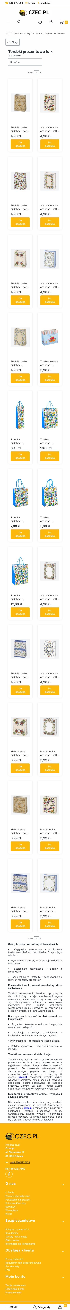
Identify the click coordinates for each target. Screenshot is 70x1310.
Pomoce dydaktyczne (17, 1196)
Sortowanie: (14, 55)
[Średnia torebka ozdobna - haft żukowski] (20, 649)
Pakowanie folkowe (55, 33)
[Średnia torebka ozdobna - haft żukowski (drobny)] (49, 649)
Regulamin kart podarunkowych (23, 1262)
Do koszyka (20, 144)
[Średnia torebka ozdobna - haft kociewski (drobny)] (49, 181)
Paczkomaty (12, 1266)
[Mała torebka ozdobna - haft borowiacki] (20, 805)
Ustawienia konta (14, 1288)
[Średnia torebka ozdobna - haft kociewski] (49, 103)
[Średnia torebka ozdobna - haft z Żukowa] (49, 259)
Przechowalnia (13, 1292)
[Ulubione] (40, 22)
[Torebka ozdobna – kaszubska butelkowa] (20, 415)
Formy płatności (14, 1259)
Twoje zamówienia (15, 1285)
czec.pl (23, 1076)
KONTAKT (11, 1206)
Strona (30, 72)
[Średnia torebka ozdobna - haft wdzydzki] (49, 571)
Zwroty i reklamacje (16, 1236)
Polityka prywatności (17, 1229)
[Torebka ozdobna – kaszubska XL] (20, 571)
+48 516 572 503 (20, 1162)
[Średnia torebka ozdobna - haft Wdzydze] (20, 259)
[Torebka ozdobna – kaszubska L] (49, 415)
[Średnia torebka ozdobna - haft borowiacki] (20, 103)
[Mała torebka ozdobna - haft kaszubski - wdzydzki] (49, 727)
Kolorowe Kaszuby (15, 1203)
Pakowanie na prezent (17, 1199)
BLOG (8, 1213)
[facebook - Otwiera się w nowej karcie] (9, 1174)
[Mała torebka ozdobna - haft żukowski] (20, 883)
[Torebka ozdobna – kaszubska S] (49, 493)
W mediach (11, 1210)
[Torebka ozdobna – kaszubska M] (20, 493)
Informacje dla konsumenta (20, 1243)
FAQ (7, 1269)
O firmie (9, 1192)
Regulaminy (11, 1232)
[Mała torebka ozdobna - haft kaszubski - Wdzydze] (20, 727)
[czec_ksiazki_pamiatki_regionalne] (35, 1136)
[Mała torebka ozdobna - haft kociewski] (49, 805)
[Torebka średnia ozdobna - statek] (49, 337)
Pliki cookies (12, 1240)
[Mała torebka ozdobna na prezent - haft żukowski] (49, 883)
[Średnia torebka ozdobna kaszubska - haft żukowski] (20, 337)
